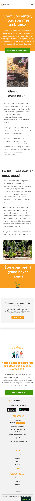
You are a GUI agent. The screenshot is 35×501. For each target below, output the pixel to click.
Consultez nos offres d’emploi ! (17, 50)
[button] (32, 4)
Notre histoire (17, 455)
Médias (17, 464)
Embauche (21, 423)
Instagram (18, 487)
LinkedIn (18, 484)
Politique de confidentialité (17, 434)
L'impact (17, 458)
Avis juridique (18, 438)
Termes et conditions (17, 426)
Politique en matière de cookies (17, 430)
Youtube (18, 491)
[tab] (17, 293)
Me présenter (19, 392)
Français (24, 499)
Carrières (12, 422)
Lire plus (17, 317)
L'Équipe (17, 468)
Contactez (17, 420)
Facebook (18, 478)
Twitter (17, 481)
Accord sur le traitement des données (18, 442)
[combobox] (26, 499)
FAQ (17, 461)
